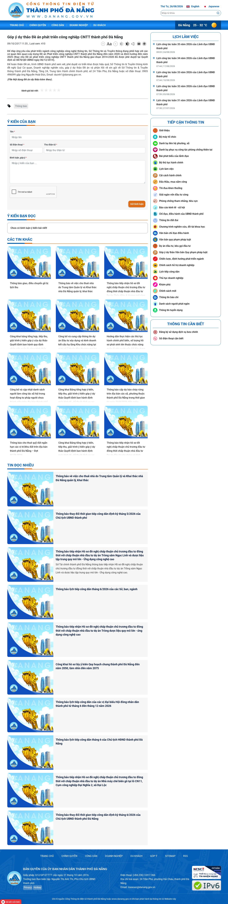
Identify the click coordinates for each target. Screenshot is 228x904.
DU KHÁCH (136, 856)
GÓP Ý (153, 856)
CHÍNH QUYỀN (69, 856)
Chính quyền (37, 25)
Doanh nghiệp (79, 25)
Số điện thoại (17, 144)
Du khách (99, 25)
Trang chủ (17, 25)
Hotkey (37, 887)
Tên (12, 131)
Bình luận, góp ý (18, 157)
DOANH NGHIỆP (114, 856)
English (195, 6)
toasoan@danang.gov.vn (141, 887)
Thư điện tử (50, 144)
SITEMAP (170, 856)
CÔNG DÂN (91, 856)
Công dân (57, 25)
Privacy (28, 887)
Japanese (213, 6)
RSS (185, 856)
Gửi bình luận (136, 204)
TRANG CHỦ (47, 856)
